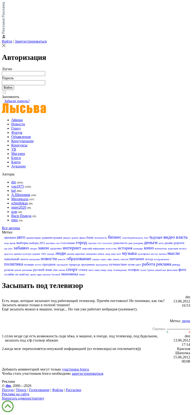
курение (36, 254)
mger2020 (18, 207)
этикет (82, 274)
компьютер (161, 248)
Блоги (16, 158)
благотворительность (132, 238)
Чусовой (56, 274)
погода (149, 259)
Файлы (57, 390)
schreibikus (19, 203)
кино (149, 247)
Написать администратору (23, 398)
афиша (82, 238)
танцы (103, 270)
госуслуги (107, 243)
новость (62, 259)
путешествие (118, 264)
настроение (34, 259)
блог (146, 238)
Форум (16, 133)
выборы (22, 243)
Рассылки (73, 390)
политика (13, 263)
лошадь (50, 254)
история (125, 248)
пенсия (124, 259)
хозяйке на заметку (16, 274)
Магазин (18, 154)
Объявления (21, 137)
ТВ (13, 149)
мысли (173, 253)
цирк (39, 274)
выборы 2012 (37, 243)
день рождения (135, 243)
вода (6, 243)
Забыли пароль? (17, 101)
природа (74, 264)
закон (43, 247)
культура (26, 254)
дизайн (169, 243)
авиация (10, 237)
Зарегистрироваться (31, 41)
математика (91, 254)
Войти (7, 41)
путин (131, 264)
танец (97, 270)
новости (49, 258)
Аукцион (18, 166)
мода (107, 254)
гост (99, 243)
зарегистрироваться (87, 373)
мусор (154, 253)
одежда (95, 259)
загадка (33, 248)
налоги (24, 259)
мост (119, 254)
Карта (16, 162)
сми (55, 270)
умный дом (160, 270)
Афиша (17, 120)
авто (21, 237)
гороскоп (92, 243)
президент (62, 264)
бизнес (115, 237)
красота (8, 253)
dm (13, 182)
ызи (14, 212)
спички (61, 270)
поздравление (161, 259)
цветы (33, 274)
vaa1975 (17, 186)
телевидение (120, 270)
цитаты (47, 274)
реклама (163, 264)
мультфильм (144, 254)
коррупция (173, 248)
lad (13, 191)
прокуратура (102, 264)
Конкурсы (19, 145)
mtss (14, 220)
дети (161, 243)
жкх (10, 248)
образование (78, 258)
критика (18, 254)
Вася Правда (21, 216)
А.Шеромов (20, 195)
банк (89, 237)
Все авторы (11, 228)
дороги (179, 243)
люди (60, 253)
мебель (101, 254)
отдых (103, 259)
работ (138, 264)
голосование (67, 243)
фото (182, 270)
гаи (57, 243)
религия (9, 270)
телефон (133, 270)
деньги (151, 242)
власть (182, 237)
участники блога (75, 369)
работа (148, 263)
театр (109, 270)
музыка (129, 253)
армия (74, 237)
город (81, 242)
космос (183, 248)
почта (38, 264)
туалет (143, 270)
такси (90, 270)
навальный (11, 259)
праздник (49, 264)
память (116, 259)
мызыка (162, 254)
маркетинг (80, 254)
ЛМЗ (43, 254)
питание (136, 258)
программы (88, 264)
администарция (33, 238)
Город (16, 128)
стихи (82, 270)
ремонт (18, 270)
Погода (8, 390)
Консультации (22, 141)
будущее (155, 237)
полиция (29, 264)
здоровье (56, 248)
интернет (72, 247)
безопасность (100, 238)
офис (109, 259)
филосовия (172, 270)
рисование (27, 270)
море (113, 254)
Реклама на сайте (15, 394)
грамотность (120, 243)
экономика (69, 274)
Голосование (39, 390)
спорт (72, 269)
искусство (111, 248)
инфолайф (87, 248)
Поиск (21, 390)
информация (99, 248)
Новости (18, 124)
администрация (52, 237)
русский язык (42, 270)
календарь (138, 248)
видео (169, 237)
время (12, 243)
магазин (70, 254)
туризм (150, 270)
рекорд (176, 264)
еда (5, 248)
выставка (50, 243)
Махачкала (19, 199)
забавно (21, 247)
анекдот (66, 238)
